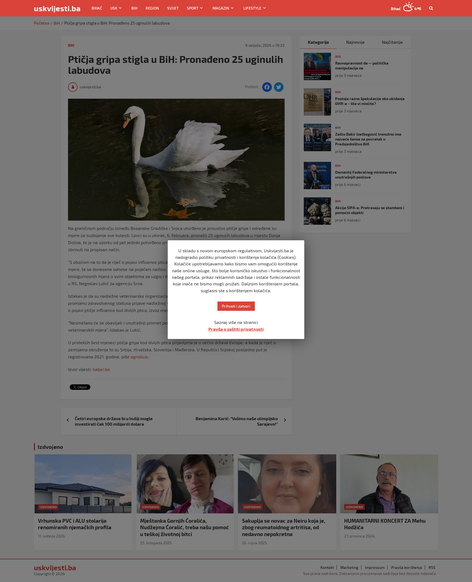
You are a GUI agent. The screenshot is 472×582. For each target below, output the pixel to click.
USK (113, 8)
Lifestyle (252, 8)
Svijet (173, 8)
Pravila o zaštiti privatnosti (236, 329)
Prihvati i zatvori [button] (236, 306)
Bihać (97, 8)
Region (152, 8)
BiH (134, 8)
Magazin (221, 8)
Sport (192, 8)
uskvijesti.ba (57, 8)
